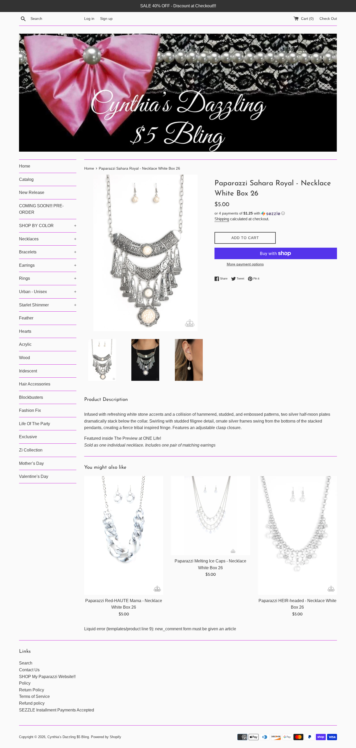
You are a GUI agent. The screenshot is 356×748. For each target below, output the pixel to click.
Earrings (47, 265)
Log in (89, 18)
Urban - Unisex (47, 291)
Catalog (26, 179)
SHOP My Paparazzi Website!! (47, 676)
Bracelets (47, 252)
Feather (26, 318)
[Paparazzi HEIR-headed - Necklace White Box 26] (297, 535)
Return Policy (31, 690)
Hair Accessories (34, 384)
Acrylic (25, 344)
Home (24, 166)
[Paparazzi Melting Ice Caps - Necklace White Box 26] (210, 515)
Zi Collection (30, 450)
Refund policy (32, 703)
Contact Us (29, 670)
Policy (24, 683)
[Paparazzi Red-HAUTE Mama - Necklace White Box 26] (123, 535)
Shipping (221, 219)
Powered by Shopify (106, 737)
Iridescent (28, 371)
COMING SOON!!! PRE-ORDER (41, 209)
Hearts (25, 331)
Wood (24, 357)
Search (25, 663)
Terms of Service (34, 696)
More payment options (245, 264)
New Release (31, 192)
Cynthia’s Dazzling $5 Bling (68, 737)
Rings (47, 278)
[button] (275, 213)
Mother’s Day (31, 463)
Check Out (328, 18)
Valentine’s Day (33, 476)
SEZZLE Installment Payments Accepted (56, 710)
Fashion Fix (30, 410)
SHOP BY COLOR (47, 225)
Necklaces (47, 239)
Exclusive (28, 437)
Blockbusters (31, 397)
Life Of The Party (34, 424)
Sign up (106, 18)
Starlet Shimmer (47, 305)
